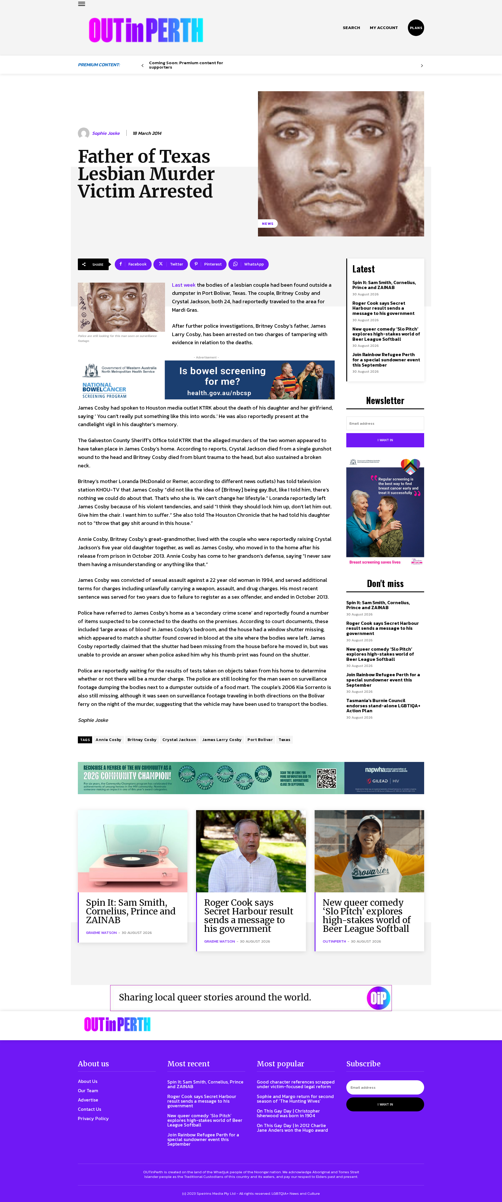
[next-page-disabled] (422, 65)
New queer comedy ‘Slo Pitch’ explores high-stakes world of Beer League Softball (386, 333)
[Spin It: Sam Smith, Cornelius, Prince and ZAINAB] (132, 851)
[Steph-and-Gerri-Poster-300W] (385, 512)
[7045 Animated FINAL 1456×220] (206, 379)
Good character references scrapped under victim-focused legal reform (296, 1084)
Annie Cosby (109, 740)
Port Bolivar (260, 740)
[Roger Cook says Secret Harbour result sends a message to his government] (251, 851)
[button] (351, 28)
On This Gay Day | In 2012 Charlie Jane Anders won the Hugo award (292, 1127)
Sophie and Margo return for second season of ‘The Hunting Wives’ (295, 1098)
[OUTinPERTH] (146, 30)
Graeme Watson (101, 932)
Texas (285, 740)
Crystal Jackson (179, 740)
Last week (184, 285)
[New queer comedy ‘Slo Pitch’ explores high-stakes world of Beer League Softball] (369, 851)
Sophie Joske (106, 133)
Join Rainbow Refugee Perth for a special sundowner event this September (386, 359)
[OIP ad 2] (251, 998)
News (268, 223)
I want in (385, 440)
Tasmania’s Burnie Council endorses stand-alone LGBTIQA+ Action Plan (383, 705)
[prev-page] (142, 65)
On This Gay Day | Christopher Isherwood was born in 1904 (288, 1113)
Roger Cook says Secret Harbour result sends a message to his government (383, 308)
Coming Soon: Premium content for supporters (186, 64)
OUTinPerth (334, 941)
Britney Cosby (142, 740)
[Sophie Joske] (84, 133)
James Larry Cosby (222, 740)
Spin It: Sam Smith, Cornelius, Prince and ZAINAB (384, 285)
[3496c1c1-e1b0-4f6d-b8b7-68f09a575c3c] (251, 778)
